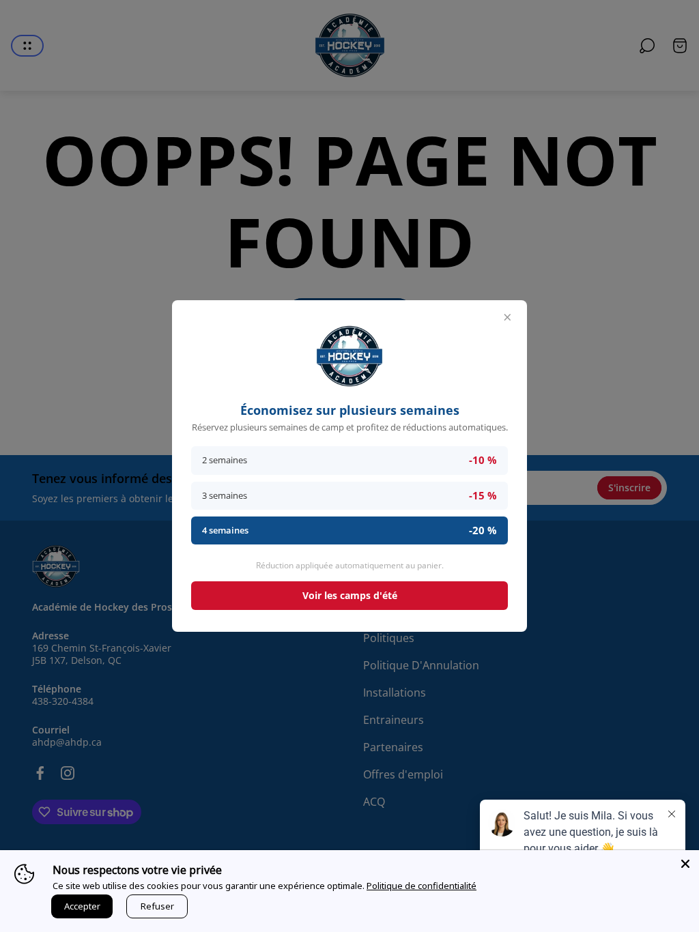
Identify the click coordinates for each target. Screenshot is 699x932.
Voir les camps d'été (349, 595)
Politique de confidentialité (421, 885)
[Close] (685, 864)
